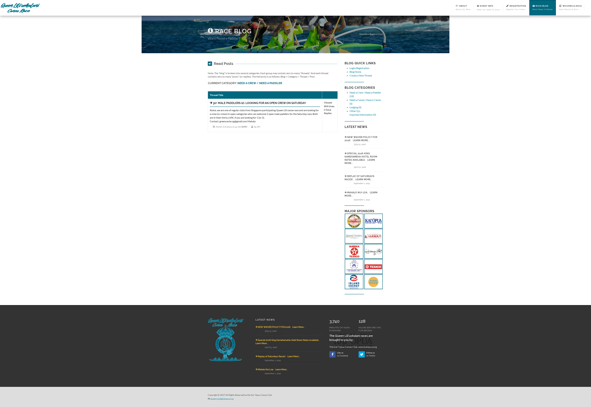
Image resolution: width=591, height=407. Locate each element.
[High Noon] (373, 281)
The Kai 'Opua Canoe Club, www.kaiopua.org (353, 346)
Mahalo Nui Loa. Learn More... (272, 369)
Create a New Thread (361, 75)
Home (362, 34)
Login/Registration (359, 68)
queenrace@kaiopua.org (221, 398)
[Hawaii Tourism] (354, 235)
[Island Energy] (354, 281)
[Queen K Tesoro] (354, 251)
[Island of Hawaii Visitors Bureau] (373, 235)
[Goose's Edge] (373, 251)
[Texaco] (373, 266)
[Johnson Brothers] (354, 266)
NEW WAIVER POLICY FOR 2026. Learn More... (281, 327)
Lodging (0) (355, 107)
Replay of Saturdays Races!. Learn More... (278, 356)
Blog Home (355, 71)
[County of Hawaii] (354, 220)
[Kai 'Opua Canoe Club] (373, 220)
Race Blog (369, 34)
